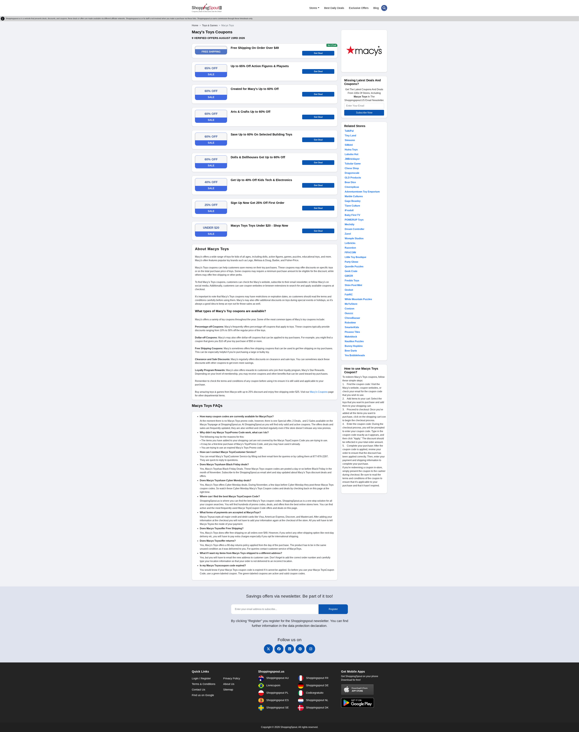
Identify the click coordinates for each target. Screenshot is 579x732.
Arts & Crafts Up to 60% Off (250, 111)
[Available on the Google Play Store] (357, 702)
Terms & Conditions (203, 684)
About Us (228, 684)
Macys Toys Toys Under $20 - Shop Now (259, 225)
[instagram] (310, 648)
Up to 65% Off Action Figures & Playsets (260, 66)
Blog (376, 8)
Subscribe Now (364, 112)
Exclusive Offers (359, 8)
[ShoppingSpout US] (207, 8)
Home (195, 25)
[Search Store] (384, 8)
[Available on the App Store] (357, 689)
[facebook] (278, 648)
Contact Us (198, 689)
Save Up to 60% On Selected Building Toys (261, 134)
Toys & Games (210, 25)
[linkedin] (289, 648)
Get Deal (318, 53)
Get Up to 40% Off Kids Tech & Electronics (261, 180)
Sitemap (228, 689)
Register (333, 609)
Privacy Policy (231, 678)
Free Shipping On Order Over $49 (255, 47)
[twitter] (268, 648)
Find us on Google (203, 695)
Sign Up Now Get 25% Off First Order (257, 202)
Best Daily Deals (334, 8)
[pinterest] (300, 648)
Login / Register (201, 678)
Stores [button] (313, 8)
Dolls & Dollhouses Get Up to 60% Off (258, 157)
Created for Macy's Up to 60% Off (255, 89)
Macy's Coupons (319, 392)
